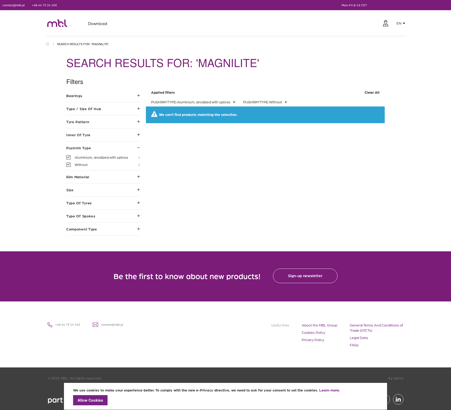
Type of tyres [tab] (79, 202)
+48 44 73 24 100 (44, 5)
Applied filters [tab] (265, 92)
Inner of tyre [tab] (78, 134)
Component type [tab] (81, 229)
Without (107, 164)
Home (48, 43)
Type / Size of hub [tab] (83, 108)
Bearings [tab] (74, 95)
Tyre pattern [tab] (77, 121)
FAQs (354, 344)
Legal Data (359, 337)
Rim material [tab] (77, 176)
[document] (225, 396)
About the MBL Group (319, 325)
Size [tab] (70, 189)
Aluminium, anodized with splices (107, 157)
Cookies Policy (313, 332)
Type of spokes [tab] (81, 215)
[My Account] (385, 23)
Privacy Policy (313, 339)
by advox (395, 378)
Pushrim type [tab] (78, 147)
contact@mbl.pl (14, 5)
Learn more (329, 390)
